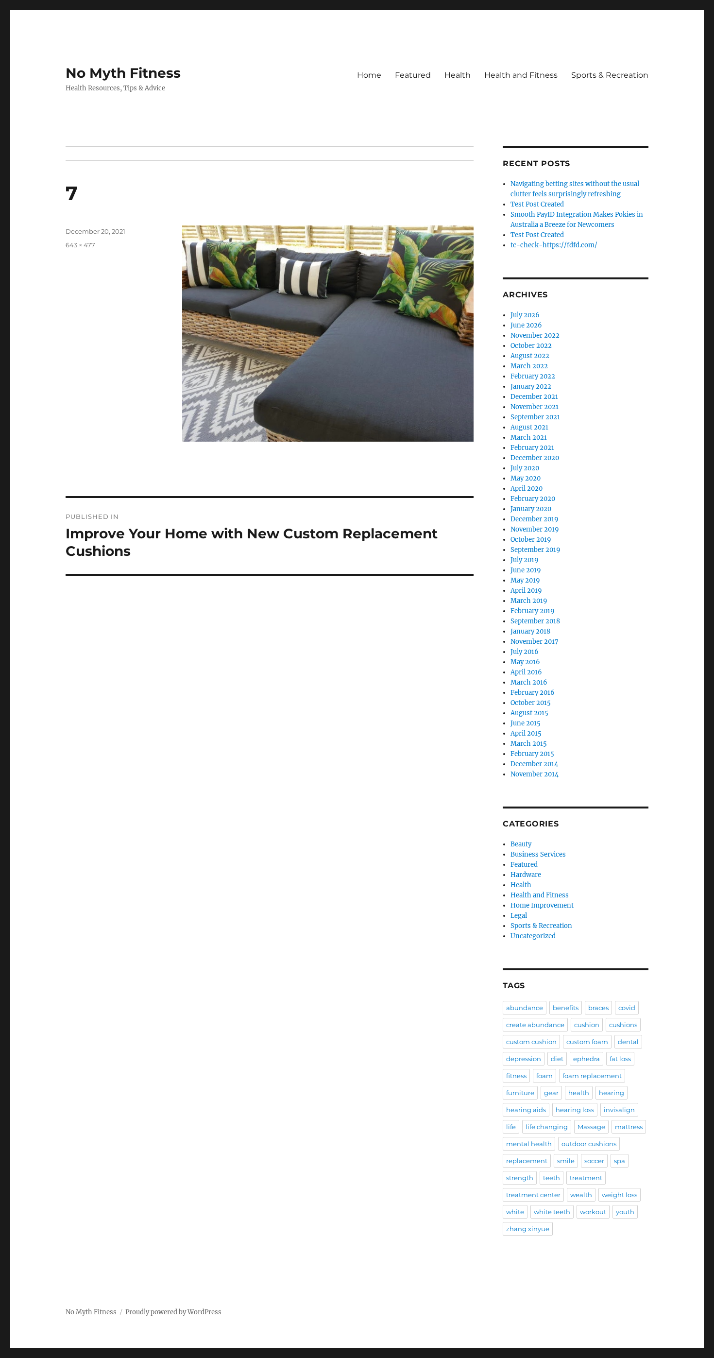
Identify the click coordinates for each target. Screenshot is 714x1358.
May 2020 (525, 478)
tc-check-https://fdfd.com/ (553, 245)
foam (544, 1076)
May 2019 (525, 580)
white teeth (552, 1212)
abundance (524, 1008)
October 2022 (531, 346)
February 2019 (532, 611)
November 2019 (534, 529)
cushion (586, 1025)
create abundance (535, 1025)
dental (628, 1042)
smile (566, 1161)
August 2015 (529, 713)
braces (598, 1008)
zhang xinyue (527, 1229)
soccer (594, 1161)
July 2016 (524, 652)
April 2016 (526, 672)
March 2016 (528, 682)
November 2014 (534, 774)
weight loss (619, 1195)
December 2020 (534, 458)
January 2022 (530, 386)
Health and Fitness (521, 75)
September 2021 (535, 417)
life (511, 1127)
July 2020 (524, 468)
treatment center (533, 1195)
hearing (611, 1093)
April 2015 (526, 733)
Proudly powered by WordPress (173, 1312)
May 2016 (525, 662)
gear (551, 1093)
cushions (623, 1025)
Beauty (520, 844)
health (578, 1093)
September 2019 (535, 550)
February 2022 (532, 376)
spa (619, 1161)
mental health (529, 1144)
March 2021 (528, 437)
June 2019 (525, 570)
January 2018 (530, 631)
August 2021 (529, 427)
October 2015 (530, 703)
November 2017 (534, 641)
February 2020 (532, 499)
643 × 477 (80, 245)
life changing (547, 1127)
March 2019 (528, 601)
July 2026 (525, 315)
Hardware (525, 875)
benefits (565, 1008)
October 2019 (530, 539)
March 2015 (528, 743)
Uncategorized (533, 936)
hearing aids (526, 1110)
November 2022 (535, 335)
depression (523, 1059)
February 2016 (532, 692)
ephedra (586, 1059)
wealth (581, 1195)
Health (457, 75)
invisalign (619, 1110)
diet (557, 1059)
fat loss (620, 1059)
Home (369, 75)
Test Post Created (537, 204)
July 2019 (524, 560)
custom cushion (531, 1042)
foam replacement (592, 1076)
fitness (516, 1076)
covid (626, 1008)
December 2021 (534, 397)
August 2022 (529, 356)
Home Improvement (542, 905)
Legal (518, 915)
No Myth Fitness (123, 73)
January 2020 (530, 509)
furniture (520, 1093)
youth (625, 1212)
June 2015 (525, 723)
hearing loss (575, 1110)
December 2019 (534, 519)
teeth (551, 1178)
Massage (591, 1127)
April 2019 (526, 590)
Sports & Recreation (609, 75)
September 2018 (535, 621)
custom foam (587, 1042)
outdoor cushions (588, 1144)
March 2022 (529, 366)
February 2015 (532, 754)
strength (519, 1178)
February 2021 (532, 448)
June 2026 (526, 325)
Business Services (538, 854)
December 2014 (534, 764)
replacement (526, 1161)
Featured (413, 75)
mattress (629, 1127)
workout (593, 1212)
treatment (586, 1178)
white (515, 1212)
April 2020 (526, 488)
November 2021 (534, 407)
